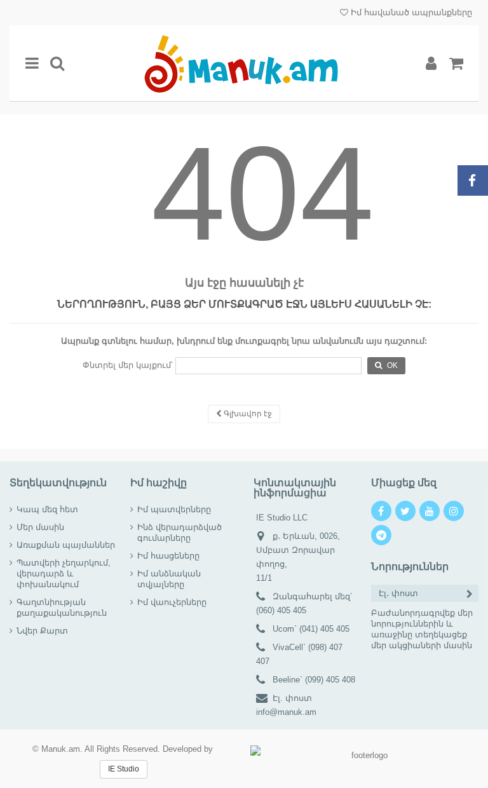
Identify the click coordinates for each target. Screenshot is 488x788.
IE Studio (123, 768)
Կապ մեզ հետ (47, 509)
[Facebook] (381, 511)
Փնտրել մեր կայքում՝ (128, 365)
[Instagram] (454, 511)
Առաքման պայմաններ (66, 545)
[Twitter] (405, 511)
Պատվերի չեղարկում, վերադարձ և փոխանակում (64, 573)
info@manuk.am (286, 712)
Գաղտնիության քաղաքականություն (62, 607)
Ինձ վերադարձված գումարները (179, 532)
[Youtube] (429, 511)
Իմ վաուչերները (172, 602)
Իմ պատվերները (174, 509)
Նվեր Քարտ (42, 630)
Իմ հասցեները (168, 555)
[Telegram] (381, 535)
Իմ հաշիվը (158, 482)
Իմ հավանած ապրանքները (410, 12)
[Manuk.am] (244, 63)
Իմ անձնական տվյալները (169, 579)
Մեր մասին (40, 527)
